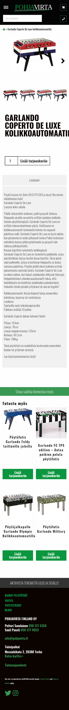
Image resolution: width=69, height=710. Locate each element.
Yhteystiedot (13, 605)
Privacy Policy (44, 679)
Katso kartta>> (14, 656)
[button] (6, 6)
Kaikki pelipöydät (16, 595)
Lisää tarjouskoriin (33, 160)
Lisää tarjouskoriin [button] (17, 474)
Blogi (8, 610)
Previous (7, 96)
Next (62, 60)
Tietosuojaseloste (15, 665)
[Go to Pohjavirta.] (3, 29)
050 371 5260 (38, 625)
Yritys (9, 601)
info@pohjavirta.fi (16, 638)
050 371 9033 (30, 629)
